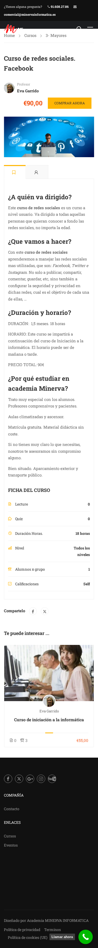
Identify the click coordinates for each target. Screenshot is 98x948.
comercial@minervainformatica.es (30, 14)
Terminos (52, 929)
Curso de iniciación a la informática (49, 719)
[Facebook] (33, 611)
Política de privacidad (22, 929)
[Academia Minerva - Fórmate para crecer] (21, 28)
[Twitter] (45, 611)
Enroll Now (49, 673)
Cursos (10, 835)
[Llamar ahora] (85, 937)
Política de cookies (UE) (27, 937)
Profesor (23, 84)
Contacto (11, 808)
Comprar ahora (69, 103)
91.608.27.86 (59, 6)
